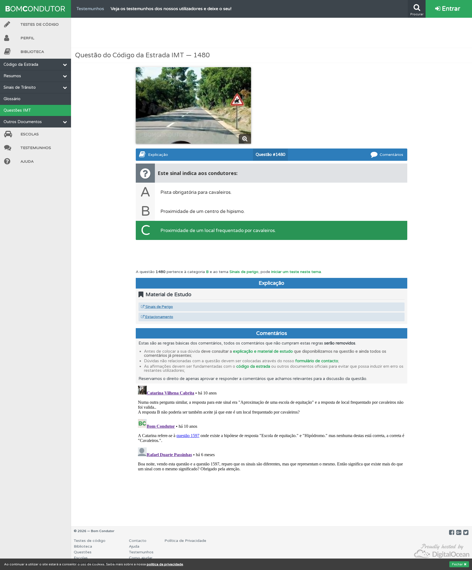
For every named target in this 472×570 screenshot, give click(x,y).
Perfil (27, 38)
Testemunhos (35, 148)
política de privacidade (165, 564)
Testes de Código (39, 24)
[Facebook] (451, 532)
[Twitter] (465, 532)
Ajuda (27, 161)
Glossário (12, 98)
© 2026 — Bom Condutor (94, 531)
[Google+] (458, 532)
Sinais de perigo (243, 271)
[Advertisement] (271, 32)
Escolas (29, 134)
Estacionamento (158, 317)
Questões (83, 552)
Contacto (137, 540)
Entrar (450, 8)
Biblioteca (32, 51)
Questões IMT (17, 110)
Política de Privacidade (185, 540)
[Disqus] (271, 452)
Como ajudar (140, 558)
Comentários (391, 154)
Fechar (458, 564)
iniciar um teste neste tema (296, 271)
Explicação (158, 154)
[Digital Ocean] (441, 551)
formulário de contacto (316, 360)
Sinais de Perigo (158, 307)
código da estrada (253, 366)
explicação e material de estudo (263, 351)
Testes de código (89, 540)
